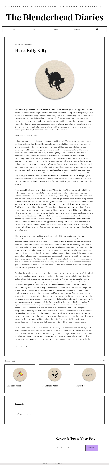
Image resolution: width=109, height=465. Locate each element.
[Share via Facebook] (16, 346)
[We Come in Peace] (54, 373)
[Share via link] (27, 346)
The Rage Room (14, 385)
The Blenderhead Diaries (54, 17)
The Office (80, 385)
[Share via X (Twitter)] (21, 346)
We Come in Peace (50, 385)
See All (102, 361)
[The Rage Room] (20, 373)
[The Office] (89, 373)
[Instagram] (97, 29)
